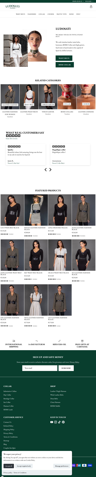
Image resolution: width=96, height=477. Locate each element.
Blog (5, 444)
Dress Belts (54, 398)
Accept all (8, 466)
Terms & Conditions (19, 473)
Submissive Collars (10, 391)
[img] (49, 135)
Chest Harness (55, 402)
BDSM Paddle (55, 406)
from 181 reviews (11, 138)
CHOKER (51, 14)
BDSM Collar (65, 65)
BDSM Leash (8, 409)
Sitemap (6, 440)
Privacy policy (8, 473)
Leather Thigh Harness (58, 391)
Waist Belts (64, 58)
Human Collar (9, 406)
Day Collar (7, 395)
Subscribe (66, 368)
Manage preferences (61, 466)
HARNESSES (32, 14)
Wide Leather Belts (56, 395)
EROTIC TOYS (61, 14)
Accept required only (24, 466)
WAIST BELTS (20, 14)
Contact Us (7, 422)
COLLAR (42, 14)
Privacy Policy (74, 362)
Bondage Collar (9, 398)
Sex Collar (7, 402)
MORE (71, 14)
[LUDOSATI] (12, 6)
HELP (78, 14)
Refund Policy (8, 426)
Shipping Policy (9, 429)
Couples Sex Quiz (10, 448)
